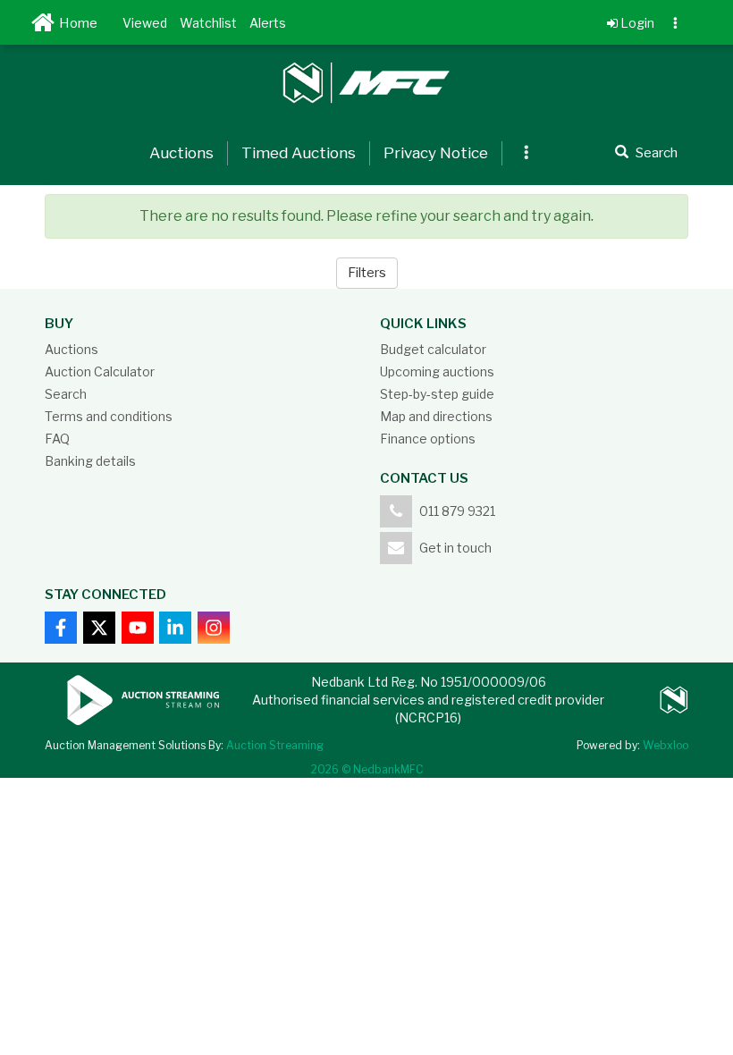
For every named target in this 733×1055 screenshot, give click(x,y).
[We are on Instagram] (214, 628)
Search (66, 393)
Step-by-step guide (437, 393)
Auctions (181, 153)
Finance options (428, 438)
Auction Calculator (100, 371)
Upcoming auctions (437, 371)
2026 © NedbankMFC (367, 769)
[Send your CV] (175, 628)
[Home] (45, 27)
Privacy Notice (435, 153)
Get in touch (455, 547)
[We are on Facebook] (61, 628)
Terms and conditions (109, 416)
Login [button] (636, 22)
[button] (144, 22)
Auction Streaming (275, 745)
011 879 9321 (457, 511)
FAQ (57, 438)
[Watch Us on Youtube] (138, 628)
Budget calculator (433, 349)
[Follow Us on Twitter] (99, 628)
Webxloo (665, 745)
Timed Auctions (298, 153)
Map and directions (436, 416)
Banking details (90, 460)
